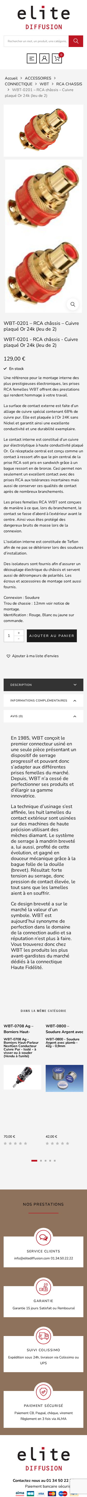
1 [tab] (34, 1161)
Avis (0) (16, 716)
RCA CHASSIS (69, 84)
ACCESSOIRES (38, 78)
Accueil (11, 78)
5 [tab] (55, 1161)
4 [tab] (50, 1161)
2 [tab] (41, 1161)
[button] (73, 304)
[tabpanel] (22, 1086)
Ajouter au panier (51, 636)
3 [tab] (45, 1161)
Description (21, 685)
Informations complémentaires (38, 700)
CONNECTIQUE (18, 84)
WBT (44, 84)
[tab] (43, 685)
